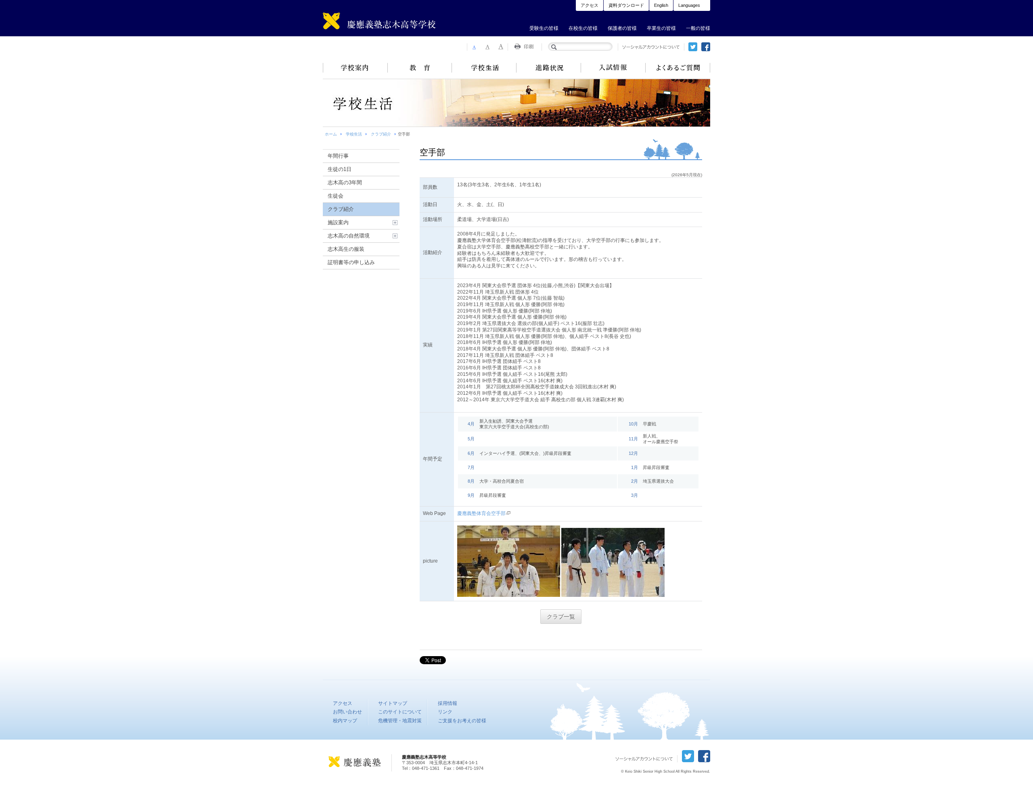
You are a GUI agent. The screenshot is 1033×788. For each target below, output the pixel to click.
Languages (689, 5)
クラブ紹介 (381, 134)
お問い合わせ (347, 712)
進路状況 (548, 68)
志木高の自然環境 (349, 236)
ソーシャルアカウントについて (651, 47)
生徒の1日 (339, 169)
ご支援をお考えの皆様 (462, 720)
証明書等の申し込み (351, 262)
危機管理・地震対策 (400, 720)
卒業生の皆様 (661, 28)
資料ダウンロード (626, 5)
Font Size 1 (474, 46)
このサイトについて (400, 712)
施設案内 (338, 222)
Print (525, 46)
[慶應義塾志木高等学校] (393, 22)
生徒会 (335, 196)
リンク (445, 712)
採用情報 (447, 703)
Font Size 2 (487, 46)
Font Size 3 (501, 46)
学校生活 (484, 68)
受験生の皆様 (543, 28)
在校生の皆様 (583, 28)
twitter (692, 46)
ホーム (331, 134)
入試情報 (613, 68)
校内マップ (345, 720)
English (661, 5)
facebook (705, 46)
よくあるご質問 (678, 68)
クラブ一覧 (561, 616)
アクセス (589, 5)
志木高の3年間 (345, 182)
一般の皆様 (698, 28)
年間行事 (338, 156)
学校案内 (355, 68)
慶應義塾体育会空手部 (481, 513)
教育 (419, 68)
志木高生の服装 (346, 249)
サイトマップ (392, 703)
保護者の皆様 (622, 28)
